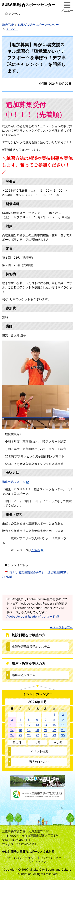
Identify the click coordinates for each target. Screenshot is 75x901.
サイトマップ (37, 861)
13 (37, 725)
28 (46, 735)
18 (20, 730)
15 (54, 725)
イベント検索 (39, 751)
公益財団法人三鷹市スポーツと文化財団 (28, 851)
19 (28, 730)
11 (20, 725)
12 (28, 725)
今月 (37, 742)
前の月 (16, 742)
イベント (12, 29)
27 (37, 735)
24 (12, 735)
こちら (35, 550)
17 (12, 730)
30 (63, 735)
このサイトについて (54, 858)
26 (29, 735)
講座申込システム (13, 481)
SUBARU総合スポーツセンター (28, 4)
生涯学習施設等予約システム (31, 646)
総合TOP (8, 24)
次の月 (58, 742)
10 (12, 725)
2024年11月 (37, 702)
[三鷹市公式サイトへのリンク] (37, 784)
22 (54, 730)
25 (20, 735)
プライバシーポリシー (21, 858)
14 (45, 725)
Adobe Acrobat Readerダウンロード (30, 616)
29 (54, 735)
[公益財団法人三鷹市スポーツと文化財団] (37, 798)
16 (63, 725)
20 (37, 730)
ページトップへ (62, 627)
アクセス (14, 13)
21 (45, 730)
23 (63, 730)
